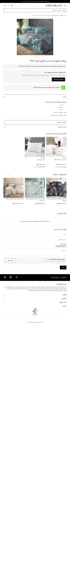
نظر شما (64, 249)
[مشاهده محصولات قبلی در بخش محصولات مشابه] (9, 175)
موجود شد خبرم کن (58, 79)
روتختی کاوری (55, 15)
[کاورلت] (54, 6)
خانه (65, 15)
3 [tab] (33, 56)
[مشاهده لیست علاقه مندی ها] (8, 6)
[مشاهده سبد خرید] (4, 6)
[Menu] (65, 5)
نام (64, 232)
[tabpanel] (35, 37)
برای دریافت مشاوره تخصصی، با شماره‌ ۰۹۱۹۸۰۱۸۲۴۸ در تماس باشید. (35, 1)
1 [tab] (36, 56)
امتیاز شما (63, 244)
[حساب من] (12, 6)
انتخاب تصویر (10, 260)
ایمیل (63, 238)
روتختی (61, 15)
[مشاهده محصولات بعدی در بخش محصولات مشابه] (5, 175)
